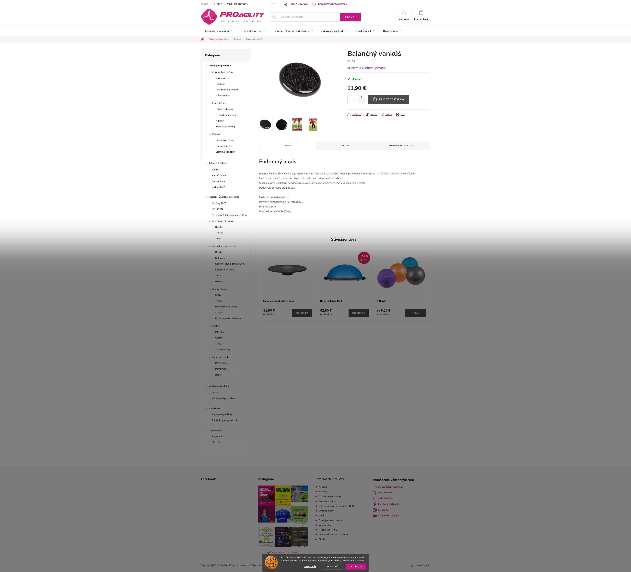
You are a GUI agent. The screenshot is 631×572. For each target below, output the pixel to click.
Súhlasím (357, 566)
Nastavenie (310, 566)
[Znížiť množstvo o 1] (361, 101)
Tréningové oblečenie (222, 221)
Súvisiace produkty (400, 145)
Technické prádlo (220, 357)
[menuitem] (219, 31)
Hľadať (350, 17)
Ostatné (219, 337)
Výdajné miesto (327, 510)
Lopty (215, 392)
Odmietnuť (332, 566)
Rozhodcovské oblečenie (228, 318)
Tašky (218, 343)
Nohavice (220, 258)
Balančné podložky (225, 151)
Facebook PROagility (389, 504)
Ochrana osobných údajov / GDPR (336, 506)
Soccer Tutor (218, 181)
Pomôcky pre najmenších (225, 420)
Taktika (215, 169)
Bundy (218, 227)
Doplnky (216, 326)
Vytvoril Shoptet (422, 565)
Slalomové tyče (223, 78)
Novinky (218, 3)
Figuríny (220, 120)
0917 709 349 (385, 498)
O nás (322, 515)
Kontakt (204, 3)
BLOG (322, 539)
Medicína (216, 442)
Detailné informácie (375, 67)
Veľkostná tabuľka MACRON (333, 534)
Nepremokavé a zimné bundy (230, 263)
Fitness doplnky (224, 146)
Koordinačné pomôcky (227, 89)
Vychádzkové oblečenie (224, 246)
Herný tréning (219, 103)
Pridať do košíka (391, 99)
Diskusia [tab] (344, 145)
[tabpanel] (287, 285)
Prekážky (220, 83)
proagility (383, 509)
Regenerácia (215, 430)
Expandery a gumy (225, 140)
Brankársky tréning (225, 126)
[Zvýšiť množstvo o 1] (361, 97)
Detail (416, 313)
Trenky (218, 300)
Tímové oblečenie (221, 289)
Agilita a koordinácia (222, 72)
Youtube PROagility (388, 515)
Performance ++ (223, 368)
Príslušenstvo (219, 175)
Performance (222, 363)
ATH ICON (217, 209)
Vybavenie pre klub (219, 386)
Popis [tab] (288, 145)
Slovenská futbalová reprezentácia (229, 215)
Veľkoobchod (325, 525)
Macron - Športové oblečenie (224, 196)
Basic (218, 374)
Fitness (216, 134)
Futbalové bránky (224, 109)
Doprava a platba (327, 501)
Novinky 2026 (219, 203)
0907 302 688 (385, 492)
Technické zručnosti (226, 115)
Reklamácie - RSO (328, 529)
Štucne (218, 312)
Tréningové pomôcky (220, 65)
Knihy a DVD (218, 187)
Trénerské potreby (218, 163)
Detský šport (215, 408)
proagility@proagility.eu (390, 486)
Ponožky (219, 331)
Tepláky (219, 232)
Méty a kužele (223, 95)
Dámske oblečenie (224, 269)
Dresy (218, 294)
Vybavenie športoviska (223, 398)
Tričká (218, 238)
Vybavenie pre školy (222, 414)
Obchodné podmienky (237, 3)
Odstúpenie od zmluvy (330, 520)
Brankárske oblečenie (226, 306)
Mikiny (218, 281)
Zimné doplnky (222, 349)
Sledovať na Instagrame (285, 552)
